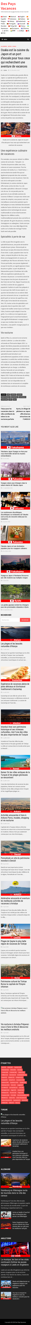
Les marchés (13, 1087)
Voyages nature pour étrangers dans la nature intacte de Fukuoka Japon (14, 484)
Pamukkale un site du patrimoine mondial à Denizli (15, 859)
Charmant (5, 1070)
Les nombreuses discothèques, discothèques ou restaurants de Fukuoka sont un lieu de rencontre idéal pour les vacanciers (14, 515)
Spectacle (17, 1100)
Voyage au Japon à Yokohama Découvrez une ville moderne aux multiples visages (15, 577)
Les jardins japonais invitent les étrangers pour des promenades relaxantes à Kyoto (15, 606)
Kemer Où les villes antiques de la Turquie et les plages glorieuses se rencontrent (15, 775)
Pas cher (13, 1092)
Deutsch (13, 17)
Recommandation (23, 1095)
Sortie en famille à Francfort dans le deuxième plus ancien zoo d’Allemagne (21, 1214)
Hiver (13, 1085)
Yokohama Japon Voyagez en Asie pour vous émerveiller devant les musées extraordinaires (14, 453)
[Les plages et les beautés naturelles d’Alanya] (15, 1115)
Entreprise (15, 397)
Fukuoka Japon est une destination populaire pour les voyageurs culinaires (14, 547)
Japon (9, 46)
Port (10, 399)
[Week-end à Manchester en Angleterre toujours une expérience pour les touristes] (6, 1282)
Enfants (11, 1077)
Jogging (20, 1085)
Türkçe (22, 26)
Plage (20, 1092)
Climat (13, 1070)
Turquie (4, 1110)
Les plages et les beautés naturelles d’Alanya (11, 645)
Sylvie (5, 70)
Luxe (21, 1087)
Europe (4, 1080)
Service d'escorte (7, 1100)
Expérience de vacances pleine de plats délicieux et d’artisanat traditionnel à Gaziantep (15, 686)
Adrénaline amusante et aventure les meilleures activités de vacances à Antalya (15, 901)
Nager (13, 1090)
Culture (19, 394)
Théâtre (4, 1102)
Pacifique (5, 1092)
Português (12, 24)
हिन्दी (13, 31)
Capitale (13, 394)
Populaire (4, 399)
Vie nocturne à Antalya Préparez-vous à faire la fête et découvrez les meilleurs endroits (15, 1027)
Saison (12, 1097)
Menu (5, 39)
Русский (22, 24)
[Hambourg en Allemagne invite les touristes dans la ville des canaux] (15, 1180)
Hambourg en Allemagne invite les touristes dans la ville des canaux (14, 1193)
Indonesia (13, 19)
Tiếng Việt (13, 26)
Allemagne (5, 1169)
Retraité (4, 1097)
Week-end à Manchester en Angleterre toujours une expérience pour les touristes (21, 1284)
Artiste (10, 1067)
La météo (5, 1087)
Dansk (4, 17)
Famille (23, 1082)
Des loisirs (13, 1075)
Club (19, 1070)
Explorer (5, 1082)
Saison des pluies (21, 1097)
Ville (15, 399)
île (17, 1102)
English (22, 17)
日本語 (21, 31)
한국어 (5, 31)
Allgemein (4, 46)
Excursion (20, 1080)
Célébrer (5, 1075)
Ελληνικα (26, 28)
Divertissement (6, 397)
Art (8, 394)
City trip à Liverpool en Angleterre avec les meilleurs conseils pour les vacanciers (20, 1296)
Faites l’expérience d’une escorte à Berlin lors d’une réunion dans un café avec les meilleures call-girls (20, 1225)
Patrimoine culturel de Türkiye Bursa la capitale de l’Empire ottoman (14, 984)
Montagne (5, 1090)
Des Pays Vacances (8, 6)
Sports (24, 1100)
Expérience (23, 397)
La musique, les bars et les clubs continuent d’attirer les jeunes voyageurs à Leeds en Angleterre (15, 1262)
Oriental (21, 1090)
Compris (5, 1072)
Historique (5, 1085)
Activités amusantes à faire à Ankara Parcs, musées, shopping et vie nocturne (15, 818)
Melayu (11, 21)
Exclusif (12, 1080)
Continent (13, 1072)
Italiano (22, 19)
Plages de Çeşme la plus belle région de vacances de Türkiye (14, 942)
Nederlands (22, 21)
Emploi (4, 1077)
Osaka (14, 46)
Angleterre (6, 1238)
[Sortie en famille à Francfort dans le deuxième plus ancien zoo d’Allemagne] (6, 1213)
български (15, 28)
